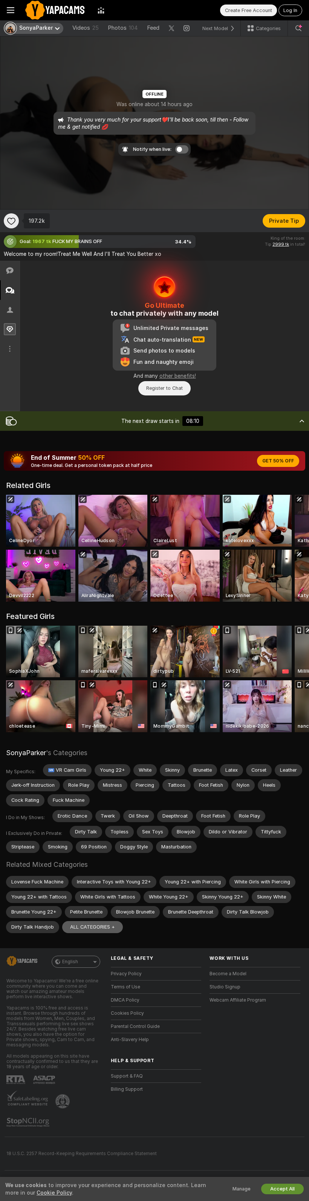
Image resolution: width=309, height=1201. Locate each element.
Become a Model (228, 973)
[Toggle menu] (10, 10)
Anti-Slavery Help (130, 1039)
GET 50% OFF (278, 461)
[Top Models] (101, 10)
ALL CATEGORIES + (92, 927)
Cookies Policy (127, 1013)
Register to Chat (164, 388)
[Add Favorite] (11, 220)
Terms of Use (125, 987)
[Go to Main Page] (56, 10)
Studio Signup (225, 987)
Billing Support (127, 1089)
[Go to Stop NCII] (28, 1122)
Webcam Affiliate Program (238, 1000)
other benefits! (177, 376)
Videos (85, 27)
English (70, 961)
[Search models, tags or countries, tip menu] (298, 28)
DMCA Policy (125, 1000)
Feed (153, 27)
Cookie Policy (54, 1193)
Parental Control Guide (135, 1026)
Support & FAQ (127, 1076)
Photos (123, 27)
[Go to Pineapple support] (63, 1101)
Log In (290, 10)
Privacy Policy (126, 973)
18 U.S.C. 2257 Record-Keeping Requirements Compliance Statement (81, 1153)
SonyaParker (26, 753)
